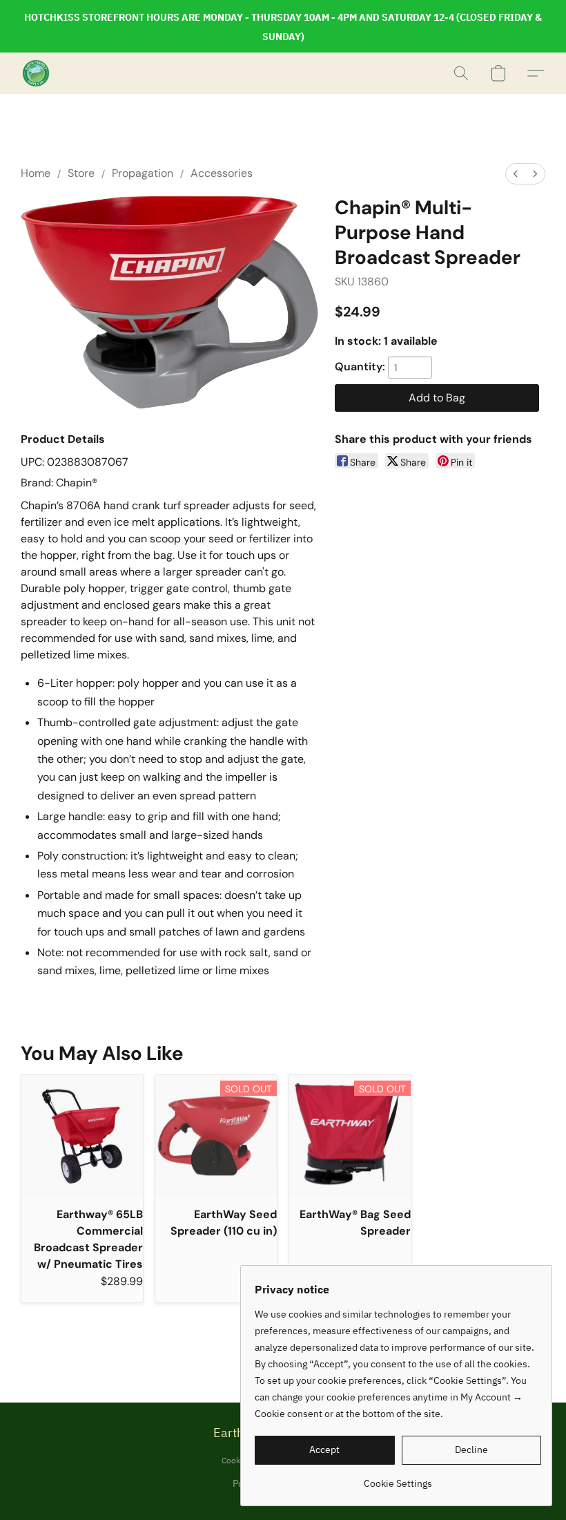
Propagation (142, 173)
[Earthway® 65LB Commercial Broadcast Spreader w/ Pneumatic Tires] (82, 1136)
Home (35, 173)
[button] (36, 73)
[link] (398, 1478)
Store (81, 173)
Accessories (222, 173)
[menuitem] (515, 174)
